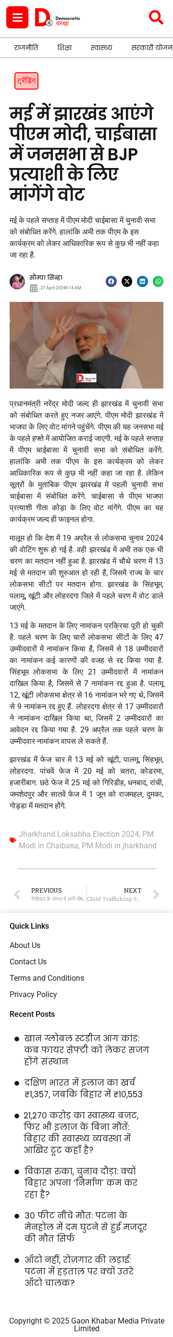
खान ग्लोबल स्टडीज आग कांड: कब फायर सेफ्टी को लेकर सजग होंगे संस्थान (86, 1050)
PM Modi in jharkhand (119, 845)
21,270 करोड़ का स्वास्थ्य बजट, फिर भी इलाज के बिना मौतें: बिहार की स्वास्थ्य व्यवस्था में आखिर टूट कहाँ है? (81, 1133)
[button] (111, 281)
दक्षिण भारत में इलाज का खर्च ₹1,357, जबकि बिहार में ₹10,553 (84, 1088)
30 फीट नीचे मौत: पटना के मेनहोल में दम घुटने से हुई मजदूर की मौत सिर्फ (86, 1227)
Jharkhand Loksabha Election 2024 (79, 834)
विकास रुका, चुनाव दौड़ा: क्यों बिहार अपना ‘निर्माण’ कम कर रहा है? (81, 1183)
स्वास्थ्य (101, 47)
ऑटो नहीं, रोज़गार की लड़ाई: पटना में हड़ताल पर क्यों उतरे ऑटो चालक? (79, 1271)
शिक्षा (64, 47)
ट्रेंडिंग (26, 80)
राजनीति (26, 47)
